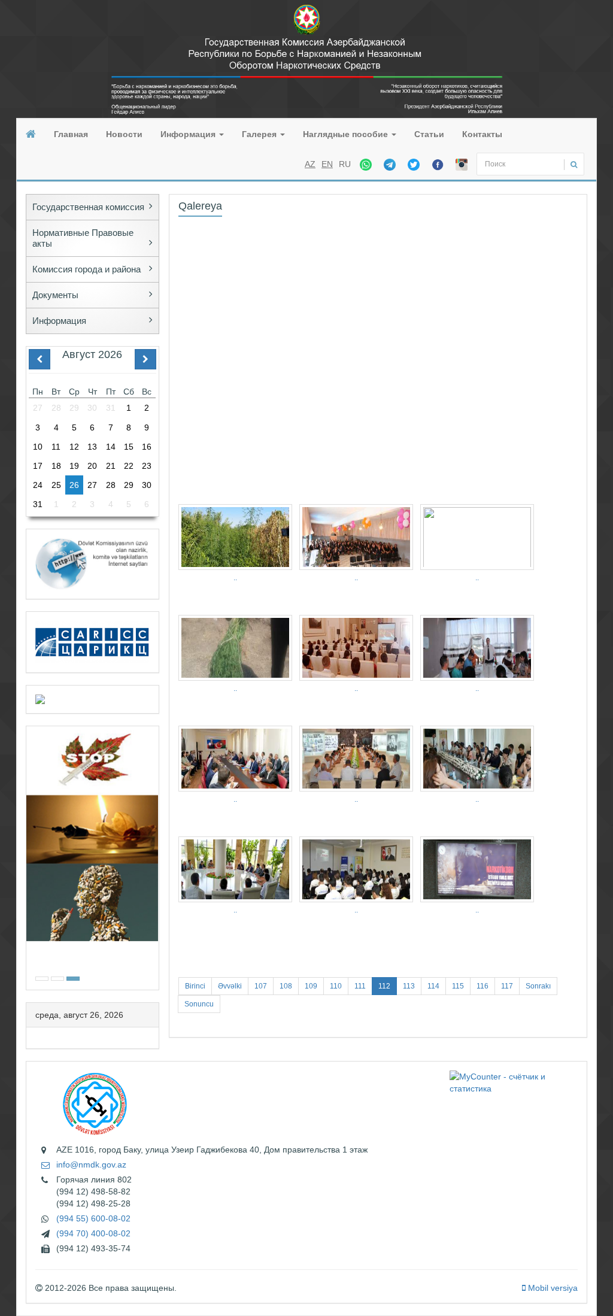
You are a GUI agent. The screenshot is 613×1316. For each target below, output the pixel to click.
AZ (310, 164)
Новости (124, 134)
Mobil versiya (552, 1288)
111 (360, 986)
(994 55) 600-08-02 (93, 1218)
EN (327, 164)
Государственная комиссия (88, 207)
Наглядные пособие (346, 134)
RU (345, 164)
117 (507, 986)
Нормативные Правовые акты (82, 238)
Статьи (429, 134)
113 (409, 986)
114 (433, 986)
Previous (30, 856)
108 (286, 986)
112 (384, 986)
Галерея (260, 134)
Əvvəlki (230, 986)
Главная (71, 134)
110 (336, 986)
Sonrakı (538, 986)
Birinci (195, 986)
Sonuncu (199, 1004)
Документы (55, 295)
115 (458, 986)
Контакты (482, 134)
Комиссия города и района (86, 269)
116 (482, 986)
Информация (189, 134)
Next (155, 856)
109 (311, 986)
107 (260, 986)
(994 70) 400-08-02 (93, 1233)
